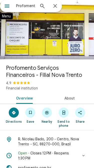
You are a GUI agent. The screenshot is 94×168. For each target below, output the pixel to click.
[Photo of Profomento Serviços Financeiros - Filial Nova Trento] (47, 30)
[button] (47, 156)
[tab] (23, 98)
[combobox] (25, 6)
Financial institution (22, 88)
